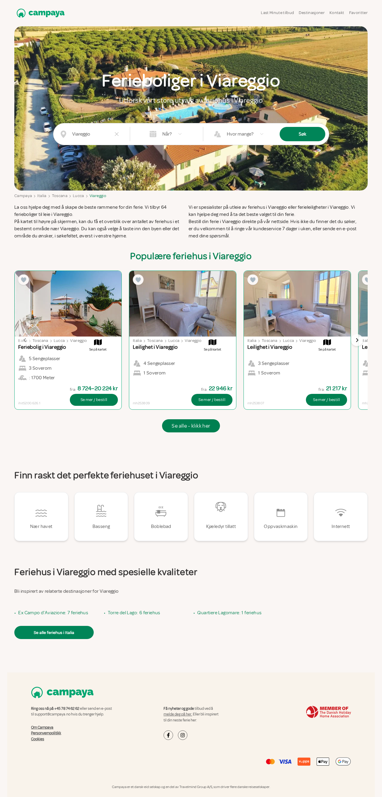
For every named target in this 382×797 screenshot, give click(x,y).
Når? (167, 134)
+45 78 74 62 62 (66, 708)
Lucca (78, 195)
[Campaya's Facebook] (168, 735)
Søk (302, 134)
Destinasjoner (312, 12)
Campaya (23, 195)
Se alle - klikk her (191, 426)
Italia (41, 195)
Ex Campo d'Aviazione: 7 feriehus (53, 613)
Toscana (59, 195)
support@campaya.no (52, 714)
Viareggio (98, 195)
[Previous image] (25, 340)
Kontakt (336, 12)
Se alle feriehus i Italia (54, 632)
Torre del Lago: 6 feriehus (134, 613)
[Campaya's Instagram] (182, 735)
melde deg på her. (178, 714)
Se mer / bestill (94, 399)
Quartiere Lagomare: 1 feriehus (229, 613)
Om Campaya (42, 727)
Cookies (37, 739)
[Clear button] (116, 134)
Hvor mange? (240, 134)
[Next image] (357, 340)
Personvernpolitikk (46, 733)
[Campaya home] (39, 13)
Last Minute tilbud (277, 12)
